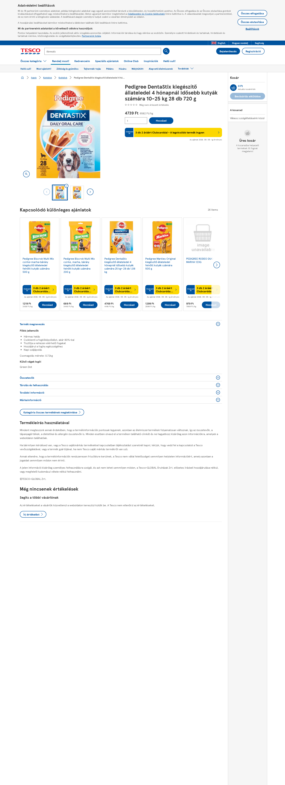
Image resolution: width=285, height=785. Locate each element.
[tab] (60, 192)
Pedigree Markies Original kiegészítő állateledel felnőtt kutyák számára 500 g (160, 263)
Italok (34, 77)
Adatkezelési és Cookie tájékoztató (146, 13)
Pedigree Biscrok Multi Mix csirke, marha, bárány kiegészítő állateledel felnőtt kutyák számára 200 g (79, 265)
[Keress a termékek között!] (166, 51)
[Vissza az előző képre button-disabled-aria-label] (46, 192)
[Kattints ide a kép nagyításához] (26, 174)
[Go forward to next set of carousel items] (216, 265)
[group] (39, 265)
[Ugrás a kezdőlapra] (30, 51)
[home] (22, 77)
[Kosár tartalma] (233, 87)
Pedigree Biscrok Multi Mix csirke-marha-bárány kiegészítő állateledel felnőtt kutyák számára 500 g (38, 265)
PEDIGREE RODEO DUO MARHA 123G (199, 260)
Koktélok (47, 77)
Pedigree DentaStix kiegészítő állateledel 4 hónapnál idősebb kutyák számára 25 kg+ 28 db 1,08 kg (119, 265)
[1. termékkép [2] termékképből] (68, 132)
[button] (218, 43)
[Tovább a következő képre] (90, 192)
